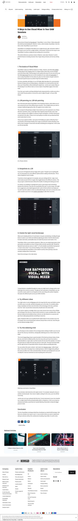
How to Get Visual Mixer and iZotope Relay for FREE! (39, 449)
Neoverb (29, 488)
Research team (5, 479)
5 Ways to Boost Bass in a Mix (15, 448)
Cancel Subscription (6, 505)
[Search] (66, 2)
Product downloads (19, 479)
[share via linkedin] (25, 421)
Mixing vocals (67, 9)
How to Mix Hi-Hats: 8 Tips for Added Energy (62, 449)
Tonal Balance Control (32, 490)
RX (28, 474)
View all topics (43, 493)
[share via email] (28, 421)
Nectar (29, 481)
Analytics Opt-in (5, 507)
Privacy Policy (13, 519)
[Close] (76, 517)
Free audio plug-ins (19, 477)
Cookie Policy (20, 519)
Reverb (41, 488)
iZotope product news (57, 9)
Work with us (5, 477)
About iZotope (5, 472)
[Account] (71, 2)
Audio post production (45, 478)
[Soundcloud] (60, 481)
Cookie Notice (5, 489)
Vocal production (44, 490)
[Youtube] (58, 481)
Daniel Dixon (24, 36)
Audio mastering (19, 9)
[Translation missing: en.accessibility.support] (69, 2)
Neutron (29, 478)
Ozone (29, 476)
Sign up (72, 472)
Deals (16, 486)
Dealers (16, 488)
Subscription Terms (6, 502)
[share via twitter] (22, 421)
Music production (44, 486)
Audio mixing (28, 9)
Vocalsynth (30, 483)
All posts (11, 9)
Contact (4, 474)
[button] (6, 9)
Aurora (29, 486)
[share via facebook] (19, 421)
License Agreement (6, 496)
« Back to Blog (21, 425)
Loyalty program (18, 484)
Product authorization (19, 472)
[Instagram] (56, 481)
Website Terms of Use (7, 519)
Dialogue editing (45, 9)
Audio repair (36, 9)
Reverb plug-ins (31, 501)
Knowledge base (18, 474)
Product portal (18, 481)
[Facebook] (54, 481)
